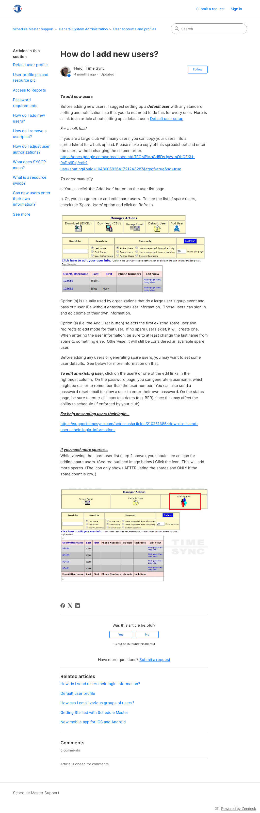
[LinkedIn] (77, 605)
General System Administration (83, 29)
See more (21, 214)
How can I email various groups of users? (97, 702)
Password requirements (25, 102)
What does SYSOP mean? (29, 164)
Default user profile (30, 64)
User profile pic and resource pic (30, 77)
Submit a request (210, 9)
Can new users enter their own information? (32, 198)
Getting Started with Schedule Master (94, 712)
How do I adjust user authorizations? (31, 149)
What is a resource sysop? (29, 180)
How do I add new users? (29, 118)
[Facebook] (62, 605)
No (147, 634)
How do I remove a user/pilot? (29, 133)
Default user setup (166, 118)
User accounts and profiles (134, 29)
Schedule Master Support (33, 29)
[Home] (17, 9)
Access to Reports (29, 90)
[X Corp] (70, 605)
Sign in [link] (236, 9)
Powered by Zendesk (238, 808)
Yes (120, 634)
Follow (197, 69)
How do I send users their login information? (100, 683)
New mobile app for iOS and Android (93, 721)
